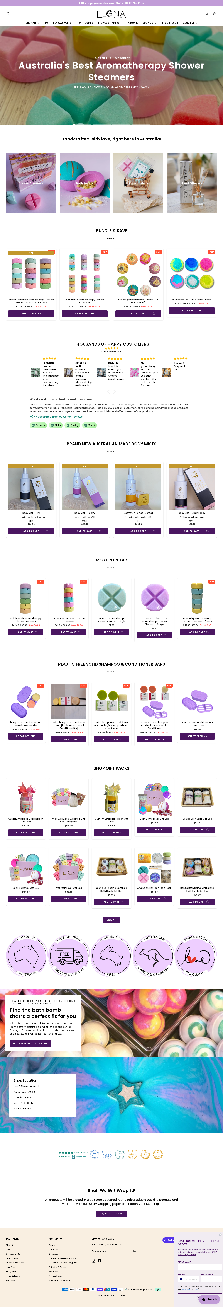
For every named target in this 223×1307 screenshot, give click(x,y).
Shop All (31, 22)
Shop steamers (101, 93)
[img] (111, 348)
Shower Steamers (109, 22)
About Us (189, 22)
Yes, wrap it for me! (111, 1213)
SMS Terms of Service (59, 1280)
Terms (195, 1289)
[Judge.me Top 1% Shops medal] (145, 1154)
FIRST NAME (184, 1262)
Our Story (53, 1249)
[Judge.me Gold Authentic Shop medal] (132, 1154)
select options (31, 313)
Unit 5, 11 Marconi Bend (26, 1086)
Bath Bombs (85, 22)
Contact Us (54, 1254)
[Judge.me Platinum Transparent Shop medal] (120, 1154)
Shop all (125, 93)
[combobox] (181, 1279)
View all (111, 238)
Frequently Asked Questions (62, 1258)
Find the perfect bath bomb (30, 1043)
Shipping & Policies (58, 1267)
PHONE (181, 1274)
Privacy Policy (55, 1276)
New (46, 22)
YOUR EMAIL (207, 1274)
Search (52, 1245)
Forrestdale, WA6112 (24, 1092)
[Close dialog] (220, 1234)
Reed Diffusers (170, 22)
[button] (109, 392)
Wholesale (54, 1271)
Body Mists (149, 22)
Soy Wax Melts (62, 22)
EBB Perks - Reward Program (63, 1262)
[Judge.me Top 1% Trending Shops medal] (158, 1154)
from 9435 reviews (111, 351)
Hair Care (132, 22)
